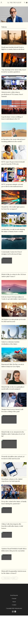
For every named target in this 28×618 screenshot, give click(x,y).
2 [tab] (4, 21)
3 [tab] (6, 21)
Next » (14, 578)
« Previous (6, 578)
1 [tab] (2, 21)
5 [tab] (9, 21)
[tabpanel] (14, 14)
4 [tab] (7, 21)
